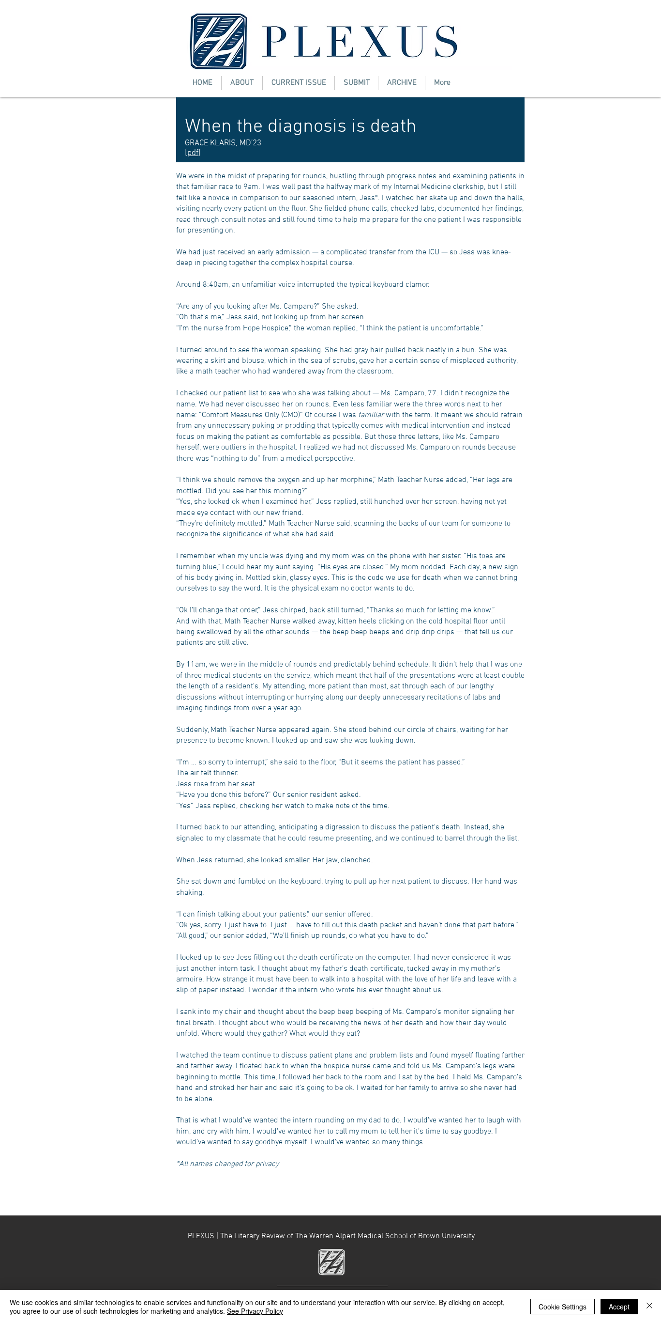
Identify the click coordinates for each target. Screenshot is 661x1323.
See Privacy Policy (255, 1311)
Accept (619, 1306)
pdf (192, 153)
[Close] (649, 1306)
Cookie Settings (562, 1306)
